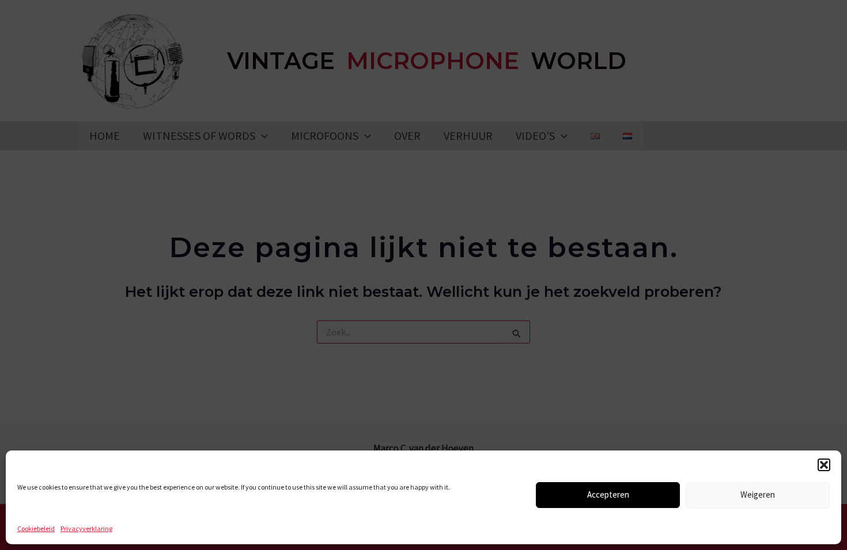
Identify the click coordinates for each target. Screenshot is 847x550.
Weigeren (757, 494)
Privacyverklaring (86, 528)
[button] (824, 465)
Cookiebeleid (36, 528)
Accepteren (608, 494)
